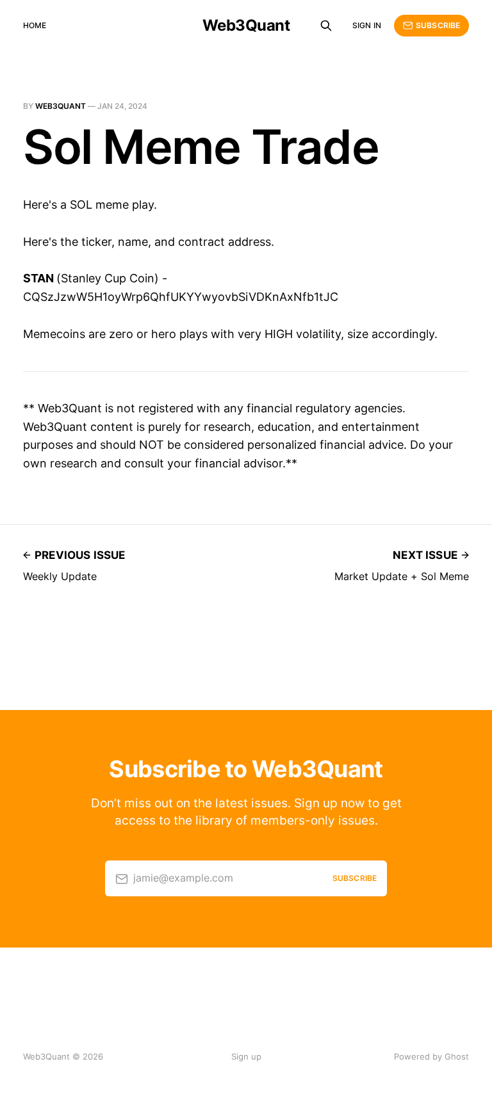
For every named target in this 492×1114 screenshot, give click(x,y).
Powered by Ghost (431, 1056)
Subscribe (438, 25)
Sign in (366, 25)
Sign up (246, 1056)
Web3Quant (246, 25)
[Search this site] (326, 25)
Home (34, 25)
